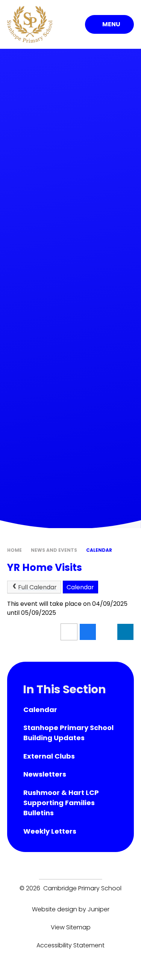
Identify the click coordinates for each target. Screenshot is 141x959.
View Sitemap (71, 927)
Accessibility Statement (70, 945)
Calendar (99, 550)
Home (14, 550)
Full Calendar (37, 587)
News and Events (54, 550)
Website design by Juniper (70, 909)
